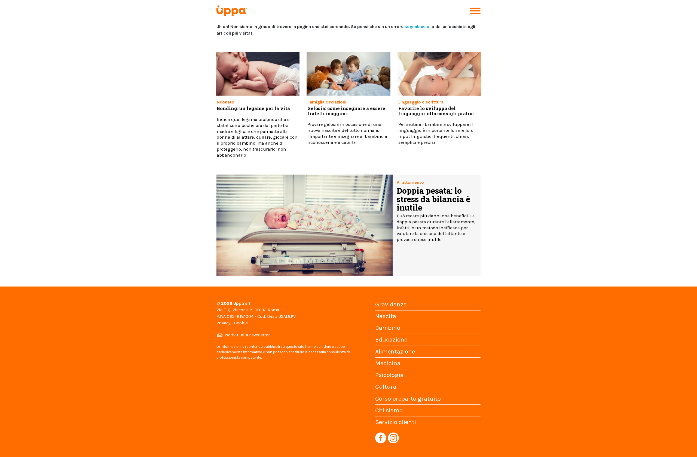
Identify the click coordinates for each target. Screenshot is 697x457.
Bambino (387, 327)
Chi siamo (389, 410)
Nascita (385, 316)
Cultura (385, 386)
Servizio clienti (395, 422)
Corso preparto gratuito (408, 398)
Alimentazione (395, 351)
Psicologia (389, 375)
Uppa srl (241, 303)
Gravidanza (391, 304)
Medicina (388, 363)
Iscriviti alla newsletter (247, 334)
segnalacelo (417, 26)
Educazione (391, 339)
